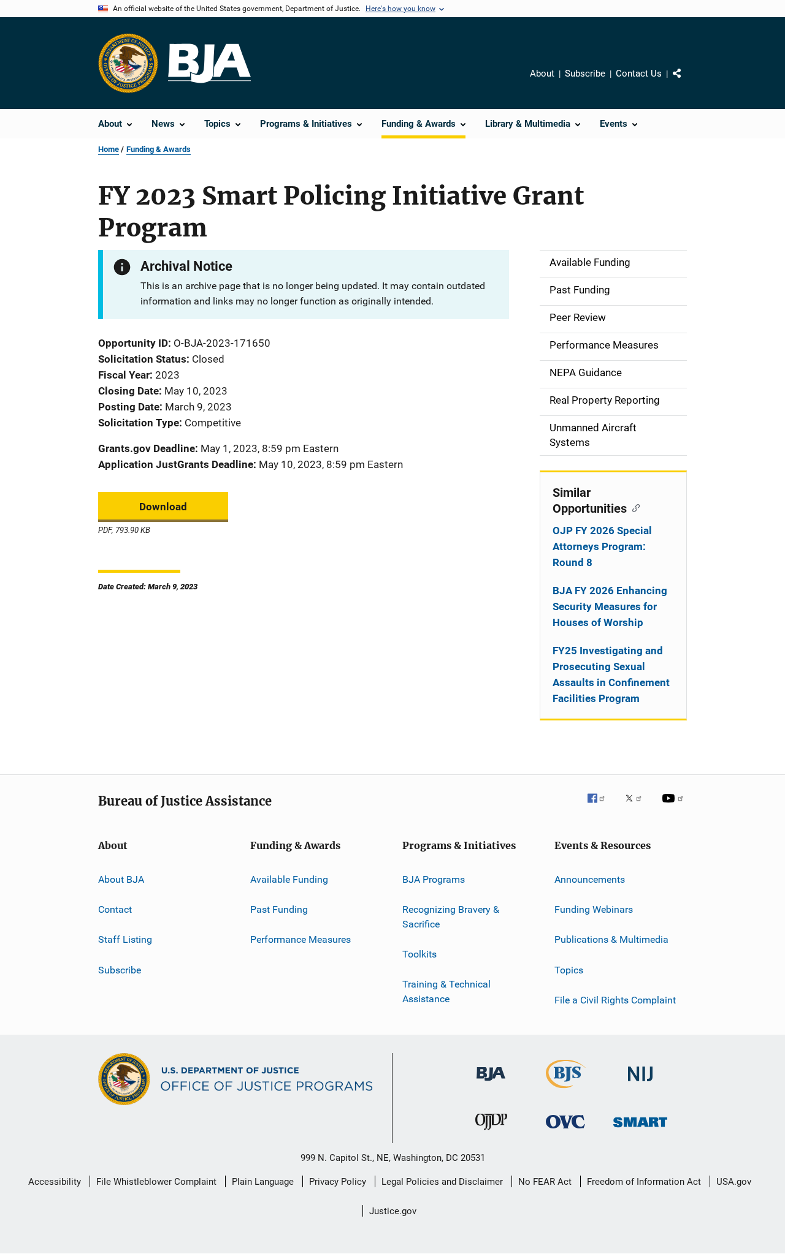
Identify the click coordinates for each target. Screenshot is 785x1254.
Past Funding (279, 909)
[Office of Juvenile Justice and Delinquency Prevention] (491, 1132)
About (542, 73)
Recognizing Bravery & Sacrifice (450, 917)
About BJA (121, 879)
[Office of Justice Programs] (128, 63)
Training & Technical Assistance (446, 991)
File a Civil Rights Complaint (615, 1000)
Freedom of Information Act (644, 1181)
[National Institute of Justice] (640, 1083)
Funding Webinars (593, 909)
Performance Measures (300, 939)
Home (108, 149)
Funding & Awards (158, 149)
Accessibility (54, 1181)
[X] (637, 806)
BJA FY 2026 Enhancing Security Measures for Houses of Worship (610, 606)
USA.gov (733, 1181)
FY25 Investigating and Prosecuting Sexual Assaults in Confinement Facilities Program (611, 674)
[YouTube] (674, 806)
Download (163, 506)
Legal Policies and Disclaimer (442, 1181)
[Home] (209, 63)
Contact (115, 909)
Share (687, 82)
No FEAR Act (545, 1181)
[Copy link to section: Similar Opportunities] (633, 507)
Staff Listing (125, 939)
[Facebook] (601, 806)
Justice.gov (392, 1211)
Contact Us (639, 73)
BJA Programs (433, 879)
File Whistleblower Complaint (156, 1181)
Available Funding (289, 879)
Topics (568, 969)
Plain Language (263, 1181)
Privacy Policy (337, 1181)
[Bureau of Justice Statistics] (566, 1090)
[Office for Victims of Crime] (565, 1130)
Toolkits (419, 954)
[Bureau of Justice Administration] (491, 1083)
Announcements (589, 879)
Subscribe (585, 73)
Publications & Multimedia (611, 939)
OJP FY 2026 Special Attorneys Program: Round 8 (602, 546)
